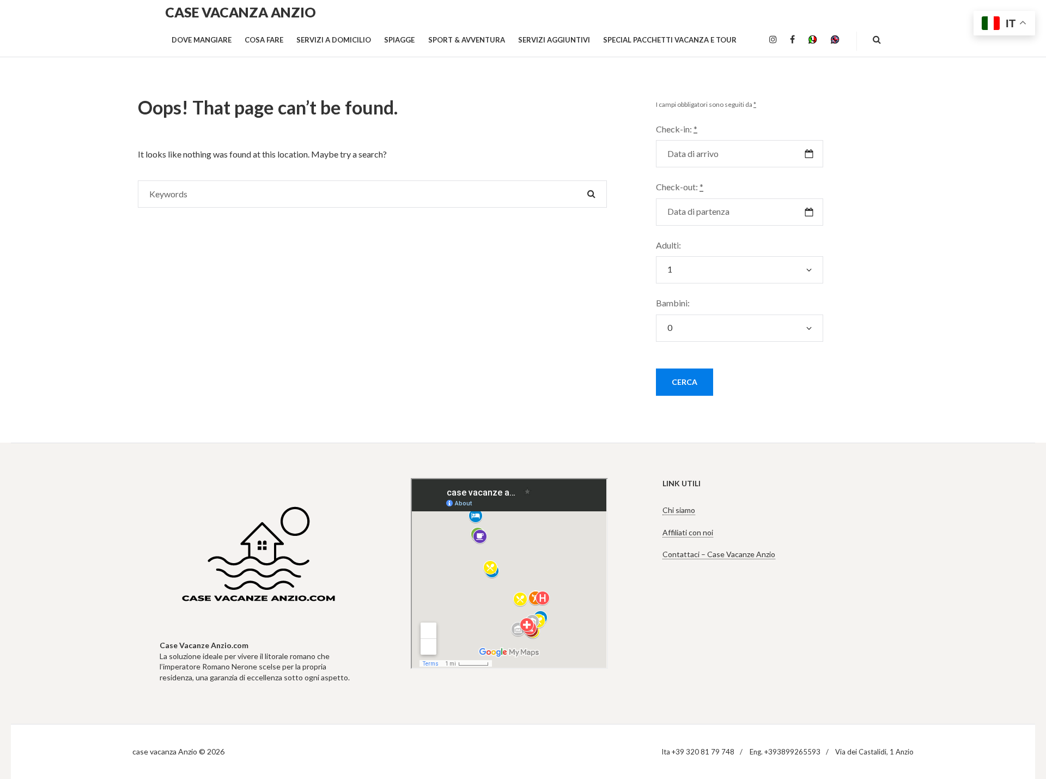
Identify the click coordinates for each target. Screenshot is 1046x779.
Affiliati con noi (687, 532)
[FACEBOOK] (792, 40)
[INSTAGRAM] (773, 40)
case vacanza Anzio (240, 12)
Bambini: (673, 303)
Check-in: (676, 129)
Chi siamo (678, 510)
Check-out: (679, 187)
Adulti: (668, 245)
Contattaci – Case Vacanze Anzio (718, 554)
